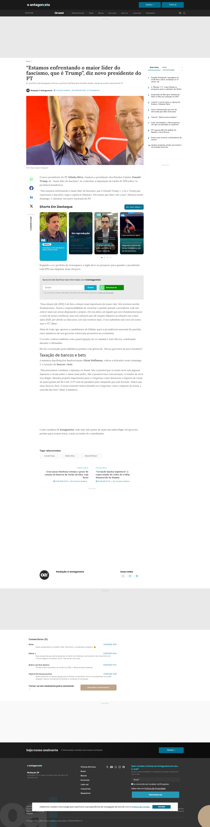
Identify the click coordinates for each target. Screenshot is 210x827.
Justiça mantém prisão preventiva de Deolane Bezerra (166, 146)
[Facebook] (123, 767)
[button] (101, 257)
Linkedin (31, 197)
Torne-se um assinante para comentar (51, 685)
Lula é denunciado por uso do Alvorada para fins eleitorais (163, 111)
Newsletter (150, 13)
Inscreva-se (111, 287)
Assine (149, 5)
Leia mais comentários (98, 688)
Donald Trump (49, 456)
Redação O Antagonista (41, 91)
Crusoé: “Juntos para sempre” (163, 117)
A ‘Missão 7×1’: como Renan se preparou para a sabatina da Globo (166, 88)
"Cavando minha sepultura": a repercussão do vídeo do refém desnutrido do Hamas (117, 466)
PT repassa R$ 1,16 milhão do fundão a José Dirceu (167, 131)
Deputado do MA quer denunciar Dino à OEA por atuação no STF (165, 96)
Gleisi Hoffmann (91, 456)
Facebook (31, 188)
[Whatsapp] (116, 767)
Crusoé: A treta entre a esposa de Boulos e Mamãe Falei (165, 103)
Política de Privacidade (106, 293)
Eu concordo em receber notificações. (151, 784)
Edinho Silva (69, 456)
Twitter (31, 206)
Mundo (101, 13)
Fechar (161, 807)
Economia (112, 13)
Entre (171, 5)
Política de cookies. (141, 806)
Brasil (91, 13)
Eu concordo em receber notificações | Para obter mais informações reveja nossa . (64, 293)
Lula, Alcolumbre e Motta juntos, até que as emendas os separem (166, 124)
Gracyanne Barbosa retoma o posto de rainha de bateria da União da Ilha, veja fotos (64, 466)
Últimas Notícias (78, 13)
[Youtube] (111, 767)
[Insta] (119, 767)
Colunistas (137, 13)
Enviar (91, 287)
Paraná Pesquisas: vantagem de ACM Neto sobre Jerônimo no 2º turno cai (167, 79)
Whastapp (31, 179)
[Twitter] (107, 767)
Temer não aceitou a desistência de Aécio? (166, 139)
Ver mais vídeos (133, 207)
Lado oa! (124, 13)
